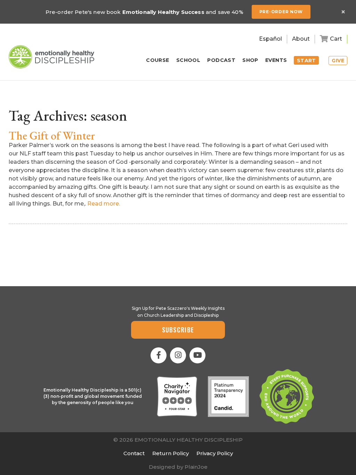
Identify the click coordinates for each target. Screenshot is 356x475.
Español (270, 38)
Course (157, 60)
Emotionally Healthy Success (163, 12)
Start (306, 60)
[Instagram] (178, 355)
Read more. (103, 203)
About (301, 38)
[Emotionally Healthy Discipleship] (51, 57)
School (188, 60)
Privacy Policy (214, 453)
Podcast (221, 60)
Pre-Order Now (281, 11)
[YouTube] (197, 355)
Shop (250, 60)
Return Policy (170, 453)
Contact (134, 453)
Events (276, 60)
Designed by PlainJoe (178, 467)
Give (338, 60)
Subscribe (178, 329)
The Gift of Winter (52, 135)
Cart (336, 38)
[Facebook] (159, 355)
